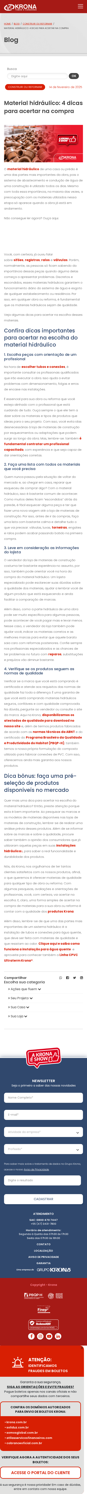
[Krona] (20, 6)
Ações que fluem (24, 989)
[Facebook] (31, 1336)
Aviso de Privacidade (36, 1169)
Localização (43, 1250)
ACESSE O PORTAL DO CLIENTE (40, 1472)
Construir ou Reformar (37, 23)
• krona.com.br (16, 1422)
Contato (44, 1244)
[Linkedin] (58, 1336)
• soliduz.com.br (17, 1427)
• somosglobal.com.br (21, 1432)
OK (74, 76)
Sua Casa (18, 1007)
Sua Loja (17, 1016)
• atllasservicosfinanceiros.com (28, 1438)
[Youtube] (49, 1336)
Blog (17, 23)
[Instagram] (40, 1336)
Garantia (43, 1263)
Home (7, 23)
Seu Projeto (20, 998)
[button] (60, 978)
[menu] (80, 6)
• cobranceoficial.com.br (23, 1443)
